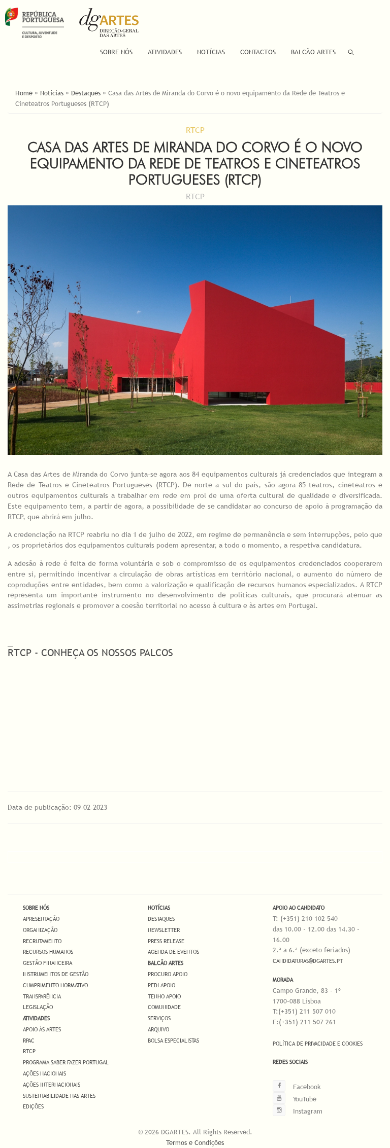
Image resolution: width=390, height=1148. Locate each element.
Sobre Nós (116, 51)
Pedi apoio (161, 985)
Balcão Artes (313, 51)
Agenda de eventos (173, 952)
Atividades (165, 51)
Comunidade (164, 1007)
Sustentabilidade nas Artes (59, 1096)
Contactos (258, 51)
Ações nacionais (44, 1073)
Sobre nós (36, 908)
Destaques (86, 92)
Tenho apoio (164, 996)
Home (23, 92)
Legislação (38, 1007)
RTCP (29, 1051)
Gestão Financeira (47, 963)
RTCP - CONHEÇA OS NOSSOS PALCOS (90, 652)
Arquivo (158, 1029)
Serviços (159, 1018)
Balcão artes (165, 963)
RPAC (29, 1040)
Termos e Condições (195, 1142)
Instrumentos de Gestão (55, 974)
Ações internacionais (51, 1085)
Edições (33, 1106)
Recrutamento (42, 941)
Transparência (42, 996)
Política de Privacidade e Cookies (318, 1043)
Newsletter (164, 930)
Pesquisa (351, 52)
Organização (40, 930)
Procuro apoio (167, 974)
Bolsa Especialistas (173, 1040)
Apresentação (41, 919)
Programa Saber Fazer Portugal (66, 1062)
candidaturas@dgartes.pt (308, 961)
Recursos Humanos (48, 952)
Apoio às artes (42, 1029)
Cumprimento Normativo (55, 985)
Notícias (211, 51)
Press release (166, 941)
